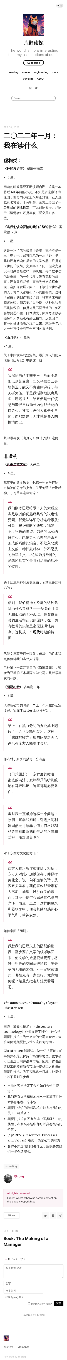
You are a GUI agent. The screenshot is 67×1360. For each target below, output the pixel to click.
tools (55, 72)
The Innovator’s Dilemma (22, 1003)
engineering (41, 72)
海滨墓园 (45, 668)
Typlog (22, 1356)
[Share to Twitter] (45, 1215)
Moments (23, 1346)
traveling (28, 78)
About (40, 78)
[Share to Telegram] (60, 1215)
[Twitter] (36, 88)
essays (26, 72)
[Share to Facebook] (53, 1215)
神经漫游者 (15, 168)
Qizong (19, 1176)
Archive (8, 1346)
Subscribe (33, 62)
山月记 (11, 337)
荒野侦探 (34, 43)
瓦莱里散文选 (16, 464)
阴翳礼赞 (13, 687)
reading (14, 72)
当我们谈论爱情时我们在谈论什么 (31, 227)
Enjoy (11, 1215)
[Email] (30, 88)
